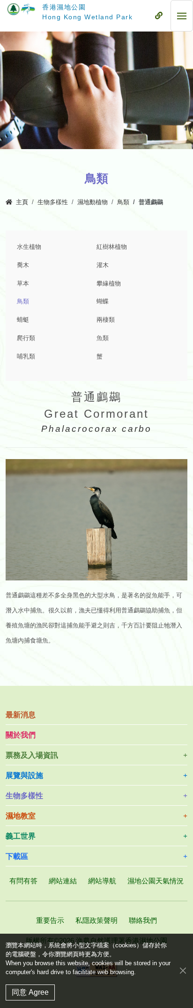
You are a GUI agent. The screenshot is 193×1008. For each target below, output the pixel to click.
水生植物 (29, 247)
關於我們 (21, 735)
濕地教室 (21, 816)
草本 (23, 283)
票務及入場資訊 (32, 755)
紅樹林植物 (111, 247)
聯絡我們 (143, 920)
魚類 (102, 338)
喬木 (23, 265)
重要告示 (50, 920)
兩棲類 (105, 320)
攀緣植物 (108, 283)
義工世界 (21, 836)
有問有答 (23, 881)
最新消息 (21, 715)
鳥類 (123, 202)
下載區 (17, 856)
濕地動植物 (92, 202)
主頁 (22, 202)
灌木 (102, 265)
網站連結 (63, 881)
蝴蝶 (102, 301)
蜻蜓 (23, 320)
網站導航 (102, 881)
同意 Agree (30, 992)
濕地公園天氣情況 (155, 881)
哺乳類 (26, 356)
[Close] (182, 970)
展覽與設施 (24, 775)
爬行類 (26, 338)
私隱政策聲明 (96, 920)
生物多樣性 (52, 202)
